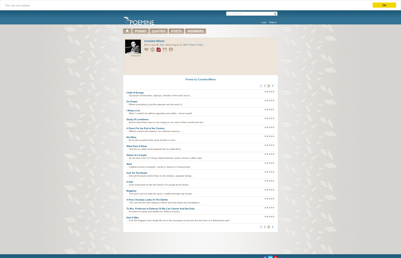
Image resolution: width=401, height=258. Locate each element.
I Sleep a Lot (133, 110)
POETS (176, 31)
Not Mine (131, 137)
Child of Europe (135, 92)
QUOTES (158, 31)
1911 (162, 45)
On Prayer (132, 101)
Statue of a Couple (136, 155)
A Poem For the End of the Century (145, 128)
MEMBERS (195, 31)
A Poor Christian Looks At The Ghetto (147, 199)
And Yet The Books (136, 173)
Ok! (384, 5)
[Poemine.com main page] (127, 31)
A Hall (129, 182)
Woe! (129, 164)
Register (273, 22)
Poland (192, 45)
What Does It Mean (136, 146)
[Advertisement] (200, 66)
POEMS (140, 31)
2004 (185, 45)
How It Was (132, 217)
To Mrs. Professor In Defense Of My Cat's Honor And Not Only (160, 208)
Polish (200, 45)
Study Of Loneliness (137, 119)
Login (263, 22)
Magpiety (131, 190)
